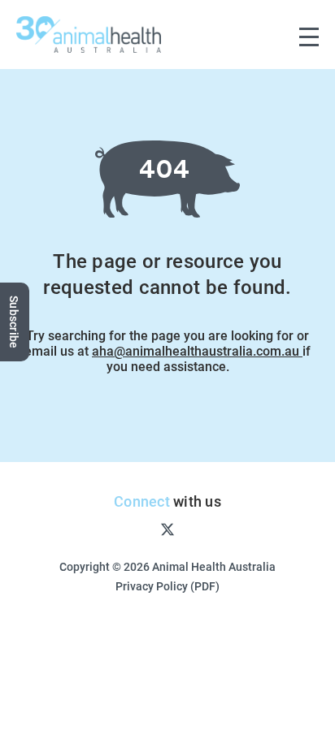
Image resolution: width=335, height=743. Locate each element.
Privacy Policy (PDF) (167, 586)
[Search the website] (275, 34)
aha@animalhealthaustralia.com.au (197, 350)
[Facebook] (115, 528)
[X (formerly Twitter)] (167, 529)
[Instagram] (140, 528)
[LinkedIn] (219, 528)
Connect (142, 501)
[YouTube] (194, 528)
